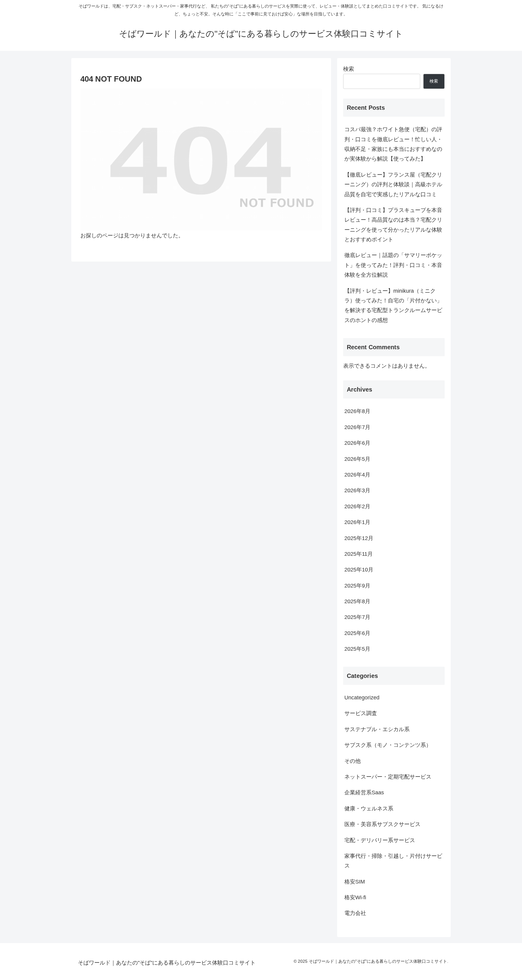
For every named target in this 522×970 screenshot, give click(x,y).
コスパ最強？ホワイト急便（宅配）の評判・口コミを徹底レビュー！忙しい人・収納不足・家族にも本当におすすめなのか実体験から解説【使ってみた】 (393, 144)
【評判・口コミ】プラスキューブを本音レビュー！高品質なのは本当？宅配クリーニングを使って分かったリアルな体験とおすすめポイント (393, 224)
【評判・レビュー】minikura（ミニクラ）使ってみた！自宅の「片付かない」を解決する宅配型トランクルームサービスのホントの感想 (393, 305)
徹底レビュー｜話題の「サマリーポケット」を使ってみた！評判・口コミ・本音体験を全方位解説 (393, 265)
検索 (348, 69)
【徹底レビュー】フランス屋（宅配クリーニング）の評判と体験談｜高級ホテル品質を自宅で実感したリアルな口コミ (393, 184)
